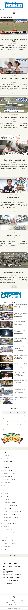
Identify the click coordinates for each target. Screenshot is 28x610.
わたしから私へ (5, 458)
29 (14, 427)
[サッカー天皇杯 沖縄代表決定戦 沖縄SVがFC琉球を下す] (14, 26)
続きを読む (14, 54)
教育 (2, 490)
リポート (3, 499)
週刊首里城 (4, 520)
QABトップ (17, 604)
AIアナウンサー (5, 534)
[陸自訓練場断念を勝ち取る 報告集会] (14, 260)
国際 (2, 496)
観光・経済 (13, 232)
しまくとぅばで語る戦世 (7, 502)
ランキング (22, 602)
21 (10, 424)
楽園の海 (3, 526)
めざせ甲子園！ (5, 461)
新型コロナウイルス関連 (7, 543)
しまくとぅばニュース (7, 455)
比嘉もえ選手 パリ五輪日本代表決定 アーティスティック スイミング (14, 79)
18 (24, 421)
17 (20, 421)
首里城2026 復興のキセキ (8, 517)
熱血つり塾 (4, 546)
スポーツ (13, 36)
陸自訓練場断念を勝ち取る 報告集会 (14, 273)
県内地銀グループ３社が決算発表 (14, 235)
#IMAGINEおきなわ (6, 523)
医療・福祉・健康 (13, 194)
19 (3, 424)
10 (20, 418)
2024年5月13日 (13, 43)
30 (17, 427)
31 (20, 427)
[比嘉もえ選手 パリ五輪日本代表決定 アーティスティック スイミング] (14, 66)
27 (7, 427)
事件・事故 (4, 470)
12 (3, 421)
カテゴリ (10, 604)
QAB (15, 75)
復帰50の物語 (5, 537)
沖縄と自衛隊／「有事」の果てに (10, 511)
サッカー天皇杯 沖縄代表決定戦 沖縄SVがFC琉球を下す (14, 40)
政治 (17, 114)
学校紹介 (4, 464)
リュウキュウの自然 (6, 529)
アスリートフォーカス (7, 532)
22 (14, 424)
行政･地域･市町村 (12, 114)
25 (24, 424)
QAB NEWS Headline (16, 608)
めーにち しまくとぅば (7, 505)
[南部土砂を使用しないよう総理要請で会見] (14, 147)
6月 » (4, 429)
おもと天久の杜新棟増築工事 (14, 197)
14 (10, 421)
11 (24, 418)
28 (10, 427)
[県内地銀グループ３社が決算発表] (14, 222)
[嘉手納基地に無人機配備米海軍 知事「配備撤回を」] (14, 105)
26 (3, 427)
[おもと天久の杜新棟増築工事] (14, 185)
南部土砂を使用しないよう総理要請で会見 (14, 160)
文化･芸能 (4, 485)
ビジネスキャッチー (6, 473)
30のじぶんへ (5, 508)
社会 (2, 549)
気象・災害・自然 (6, 488)
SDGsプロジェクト (6, 540)
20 (7, 424)
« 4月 (1, 429)
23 (17, 424)
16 (17, 421)
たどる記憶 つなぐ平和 (7, 514)
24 (20, 424)
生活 (2, 452)
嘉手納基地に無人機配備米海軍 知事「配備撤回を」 (14, 118)
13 (7, 421)
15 (14, 421)
